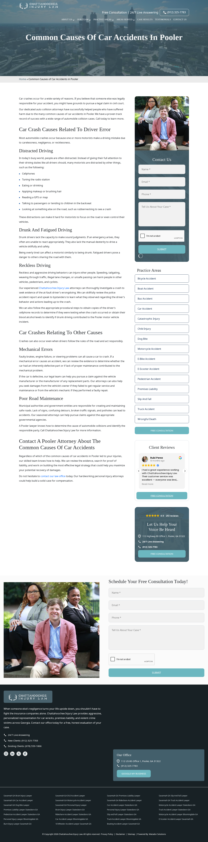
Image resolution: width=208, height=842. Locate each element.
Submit (161, 249)
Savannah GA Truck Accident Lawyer (174, 800)
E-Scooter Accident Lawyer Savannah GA (176, 819)
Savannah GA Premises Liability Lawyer (123, 795)
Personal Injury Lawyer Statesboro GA (123, 809)
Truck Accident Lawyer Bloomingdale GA (124, 819)
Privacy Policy (107, 834)
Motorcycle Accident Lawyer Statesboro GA (177, 805)
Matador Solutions (157, 834)
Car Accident (145, 308)
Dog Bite (143, 338)
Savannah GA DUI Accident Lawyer (70, 795)
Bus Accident (145, 298)
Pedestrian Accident (149, 379)
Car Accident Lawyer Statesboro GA (122, 805)
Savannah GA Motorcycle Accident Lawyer (73, 800)
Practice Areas (102, 19)
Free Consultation (162, 430)
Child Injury (144, 328)
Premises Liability (148, 389)
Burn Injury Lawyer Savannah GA (18, 824)
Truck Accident (146, 409)
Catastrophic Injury (149, 318)
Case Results (145, 19)
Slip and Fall (144, 399)
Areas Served (124, 19)
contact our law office (53, 476)
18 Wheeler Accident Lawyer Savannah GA (73, 824)
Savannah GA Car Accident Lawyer (18, 800)
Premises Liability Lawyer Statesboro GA (21, 809)
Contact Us (180, 19)
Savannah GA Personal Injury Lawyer (71, 805)
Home (22, 79)
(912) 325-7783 (176, 12)
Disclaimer (120, 834)
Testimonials (163, 19)
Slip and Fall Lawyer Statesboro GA (121, 814)
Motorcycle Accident (149, 348)
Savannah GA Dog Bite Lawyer (16, 805)
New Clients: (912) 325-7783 (23, 740)
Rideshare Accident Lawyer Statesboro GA (73, 814)
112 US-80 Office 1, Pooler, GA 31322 (141, 761)
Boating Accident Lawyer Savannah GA (123, 824)
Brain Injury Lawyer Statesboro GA (70, 809)
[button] (185, 471)
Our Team (82, 19)
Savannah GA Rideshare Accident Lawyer (124, 800)
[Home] (54, 697)
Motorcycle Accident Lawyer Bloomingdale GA (178, 814)
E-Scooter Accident (148, 369)
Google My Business (134, 773)
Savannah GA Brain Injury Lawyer (18, 795)
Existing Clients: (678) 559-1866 (25, 746)
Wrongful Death (147, 419)
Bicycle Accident (147, 278)
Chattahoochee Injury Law (54, 288)
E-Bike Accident (146, 359)
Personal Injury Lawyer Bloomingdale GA (21, 819)
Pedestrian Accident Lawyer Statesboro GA (22, 814)
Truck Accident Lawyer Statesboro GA (174, 809)
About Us (66, 19)
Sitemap (131, 834)
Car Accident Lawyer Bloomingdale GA (71, 819)
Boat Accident (145, 288)
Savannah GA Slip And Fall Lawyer (173, 795)
